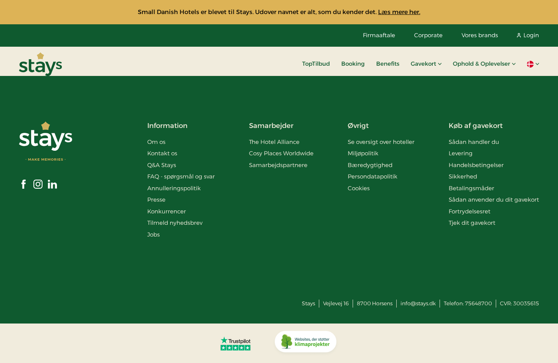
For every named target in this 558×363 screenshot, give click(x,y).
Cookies (359, 188)
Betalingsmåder (471, 188)
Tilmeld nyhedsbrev (174, 222)
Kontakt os (162, 153)
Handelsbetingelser (476, 165)
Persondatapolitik (372, 176)
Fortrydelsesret (469, 211)
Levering (461, 153)
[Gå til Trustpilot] (235, 343)
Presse (156, 199)
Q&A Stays (161, 165)
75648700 (478, 303)
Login (531, 35)
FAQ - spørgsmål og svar (181, 176)
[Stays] (40, 64)
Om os (156, 141)
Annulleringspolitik (174, 188)
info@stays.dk (418, 303)
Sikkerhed (463, 176)
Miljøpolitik (363, 153)
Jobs (153, 234)
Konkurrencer (166, 211)
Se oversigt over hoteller (381, 141)
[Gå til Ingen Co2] (305, 343)
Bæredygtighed (370, 165)
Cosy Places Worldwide (281, 153)
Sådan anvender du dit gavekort (494, 199)
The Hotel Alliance (274, 141)
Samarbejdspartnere (278, 165)
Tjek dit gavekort (472, 222)
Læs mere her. (399, 12)
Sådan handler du (474, 141)
